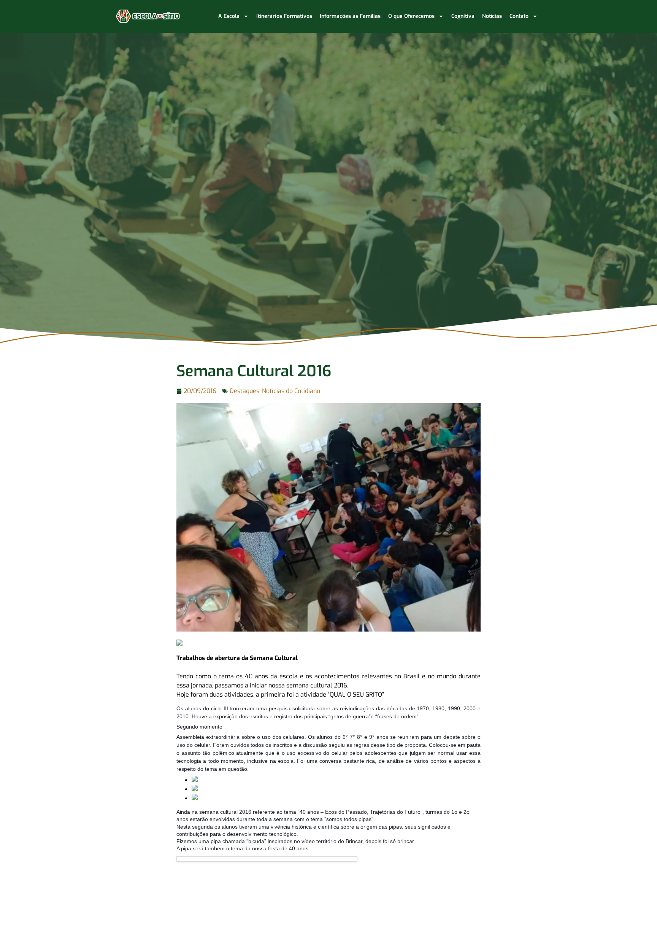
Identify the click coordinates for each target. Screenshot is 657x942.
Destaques (244, 391)
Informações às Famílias (350, 16)
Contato (518, 16)
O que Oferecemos (411, 16)
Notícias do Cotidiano (291, 391)
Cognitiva (462, 16)
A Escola (229, 16)
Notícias (492, 16)
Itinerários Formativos (284, 16)
